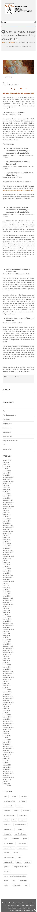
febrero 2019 (7, 642)
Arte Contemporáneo (10, 415)
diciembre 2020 (8, 598)
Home (3, 42)
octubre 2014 (7, 750)
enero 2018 (6, 669)
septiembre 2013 (8, 777)
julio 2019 (6, 631)
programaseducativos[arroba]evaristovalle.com (18, 190)
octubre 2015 (7, 725)
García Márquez (20, 834)
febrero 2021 (7, 594)
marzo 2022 (7, 569)
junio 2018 (6, 658)
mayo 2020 (6, 612)
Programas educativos (10, 440)
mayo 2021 (6, 588)
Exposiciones (7, 428)
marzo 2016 (7, 715)
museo (6, 852)
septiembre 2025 (8, 481)
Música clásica (9, 857)
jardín (25, 838)
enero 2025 (6, 498)
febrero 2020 (7, 619)
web (26, 885)
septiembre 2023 (8, 531)
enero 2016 (6, 719)
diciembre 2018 (8, 646)
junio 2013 (6, 784)
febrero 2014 (7, 767)
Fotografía (7, 834)
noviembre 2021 (8, 577)
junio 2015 (6, 734)
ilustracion (15, 838)
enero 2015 (6, 744)
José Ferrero (22, 843)
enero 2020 (6, 621)
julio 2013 (6, 781)
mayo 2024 (6, 514)
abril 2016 (6, 713)
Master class (22, 848)
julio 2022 (6, 560)
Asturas (14, 796)
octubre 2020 (7, 602)
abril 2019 (6, 638)
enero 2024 (6, 523)
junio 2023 (6, 537)
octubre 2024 (7, 504)
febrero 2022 (7, 571)
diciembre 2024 (8, 500)
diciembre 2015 (8, 721)
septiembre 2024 (8, 506)
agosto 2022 (7, 558)
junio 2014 (6, 758)
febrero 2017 (7, 692)
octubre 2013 (7, 775)
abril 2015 (6, 738)
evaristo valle (8, 829)
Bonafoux (24, 796)
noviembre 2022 (8, 552)
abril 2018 (6, 663)
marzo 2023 (7, 544)
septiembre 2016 (8, 702)
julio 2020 (6, 608)
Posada (6, 867)
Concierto (26, 810)
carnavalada (8, 806)
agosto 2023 (7, 533)
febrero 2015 (7, 742)
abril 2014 (6, 763)
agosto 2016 (7, 704)
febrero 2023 (7, 546)
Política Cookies (26, 908)
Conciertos (6, 419)
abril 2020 (6, 615)
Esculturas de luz (20, 824)
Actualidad (11, 42)
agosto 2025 (7, 483)
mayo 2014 (6, 761)
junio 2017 (6, 683)
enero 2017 (6, 694)
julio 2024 (6, 510)
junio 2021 (6, 585)
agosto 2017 (7, 679)
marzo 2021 (7, 592)
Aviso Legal (29, 905)
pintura (27, 862)
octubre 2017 (7, 675)
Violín (6, 885)
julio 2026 (6, 462)
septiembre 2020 (8, 604)
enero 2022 (6, 573)
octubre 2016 (7, 700)
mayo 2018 (6, 660)
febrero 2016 (7, 717)
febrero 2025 (7, 496)
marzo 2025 (7, 494)
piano (19, 862)
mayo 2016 (6, 711)
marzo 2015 (7, 740)
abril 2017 (6, 688)
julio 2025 (6, 485)
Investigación (7, 432)
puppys (6, 871)
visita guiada (16, 885)
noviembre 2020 (8, 600)
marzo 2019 (7, 640)
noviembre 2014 (8, 748)
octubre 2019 (7, 627)
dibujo (6, 820)
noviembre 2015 (8, 723)
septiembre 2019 (8, 629)
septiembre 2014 (8, 752)
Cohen (16, 810)
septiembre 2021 (8, 581)
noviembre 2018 (8, 648)
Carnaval (22, 801)
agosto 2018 (7, 654)
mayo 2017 (6, 686)
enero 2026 (6, 475)
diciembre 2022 (8, 550)
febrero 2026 (7, 473)
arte (5, 796)
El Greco (22, 820)
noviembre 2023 (8, 527)
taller (6, 880)
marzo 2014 (7, 765)
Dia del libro (23, 815)
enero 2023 (6, 548)
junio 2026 (6, 464)
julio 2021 (6, 583)
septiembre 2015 (8, 727)
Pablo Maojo (8, 862)
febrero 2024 (7, 521)
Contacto (22, 905)
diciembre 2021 (8, 575)
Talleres (5, 445)
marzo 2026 (7, 471)
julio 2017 (6, 681)
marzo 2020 (7, 617)
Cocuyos (7, 810)
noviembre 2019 (8, 625)
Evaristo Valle (7, 423)
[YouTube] (21, 17)
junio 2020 (6, 610)
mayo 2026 (6, 467)
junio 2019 (6, 633)
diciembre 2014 (8, 746)
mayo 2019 (6, 635)
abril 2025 (6, 492)
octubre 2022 (7, 554)
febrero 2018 (7, 667)
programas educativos (21, 867)
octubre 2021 (7, 579)
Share (17, 376)
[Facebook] (18, 17)
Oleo (19, 857)
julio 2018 (6, 656)
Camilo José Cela (9, 801)
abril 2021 (6, 590)
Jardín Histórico (8, 436)
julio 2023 (6, 535)
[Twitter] (15, 17)
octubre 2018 (7, 650)
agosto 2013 (7, 779)
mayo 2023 (6, 540)
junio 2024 (6, 512)
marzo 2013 (7, 786)
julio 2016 (6, 706)
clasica (19, 806)
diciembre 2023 (8, 525)
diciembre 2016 (8, 696)
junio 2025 (6, 487)
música (15, 852)
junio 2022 (6, 563)
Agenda (8, 77)
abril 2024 (6, 517)
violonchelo (23, 880)
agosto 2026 (7, 460)
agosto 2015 (7, 729)
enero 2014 (6, 769)
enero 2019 (6, 644)
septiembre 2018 (8, 652)
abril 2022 (6, 567)
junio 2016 (6, 709)
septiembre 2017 (8, 677)
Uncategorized (7, 449)
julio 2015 (6, 731)
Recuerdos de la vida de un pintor (15, 876)
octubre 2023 (7, 529)
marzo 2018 (7, 665)
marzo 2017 (7, 690)
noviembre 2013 (8, 773)
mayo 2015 (6, 736)
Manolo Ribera (8, 848)
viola (13, 880)
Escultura (7, 824)
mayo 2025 (6, 489)
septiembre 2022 (8, 556)
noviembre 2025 (8, 477)
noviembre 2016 (8, 698)
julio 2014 (6, 756)
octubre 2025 (7, 479)
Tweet (6, 376)
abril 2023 (6, 542)
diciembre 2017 (8, 671)
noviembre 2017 (8, 673)
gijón (6, 838)
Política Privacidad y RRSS (13, 908)
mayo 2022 (6, 565)
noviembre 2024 (8, 502)
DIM (14, 820)
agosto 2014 (7, 754)
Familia (20, 829)
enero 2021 (6, 596)
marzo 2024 (7, 519)
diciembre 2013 (8, 771)
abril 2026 (6, 469)
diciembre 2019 (8, 623)
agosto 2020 (7, 606)
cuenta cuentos (9, 815)
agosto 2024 (7, 508)
